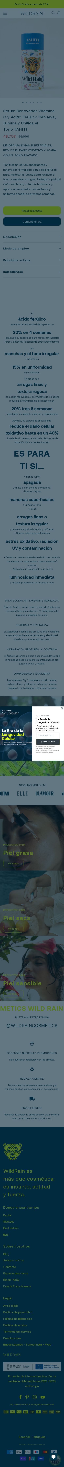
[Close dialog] (62, 708)
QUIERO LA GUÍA (48, 742)
